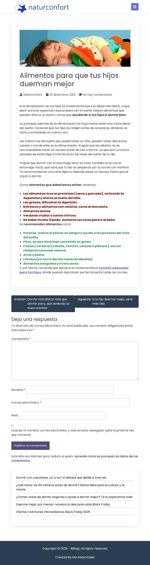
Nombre (18, 390)
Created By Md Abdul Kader (75, 557)
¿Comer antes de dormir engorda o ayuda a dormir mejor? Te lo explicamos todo (74, 497)
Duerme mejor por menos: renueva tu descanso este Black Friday (63, 504)
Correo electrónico (26, 402)
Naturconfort (32, 95)
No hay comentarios (97, 95)
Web (14, 415)
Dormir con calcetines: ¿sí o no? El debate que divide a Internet (61, 478)
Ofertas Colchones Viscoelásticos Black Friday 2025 (53, 512)
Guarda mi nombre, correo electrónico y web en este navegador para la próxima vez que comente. (72, 432)
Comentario (21, 339)
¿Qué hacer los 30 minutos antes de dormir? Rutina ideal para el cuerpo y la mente (70, 487)
